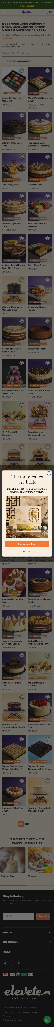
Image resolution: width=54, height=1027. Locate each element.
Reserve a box (27, 544)
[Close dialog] (49, 473)
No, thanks (27, 551)
